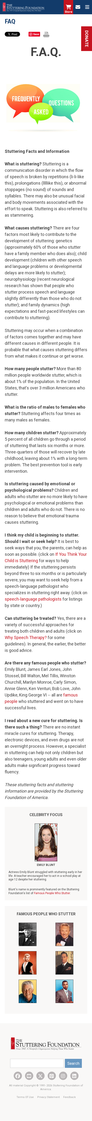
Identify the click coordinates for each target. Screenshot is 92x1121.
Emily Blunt (46, 865)
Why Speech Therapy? (26, 637)
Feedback (69, 1097)
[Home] (23, 7)
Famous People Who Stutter (52, 893)
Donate (86, 38)
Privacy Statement (48, 1097)
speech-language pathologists (33, 599)
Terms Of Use (25, 1097)
